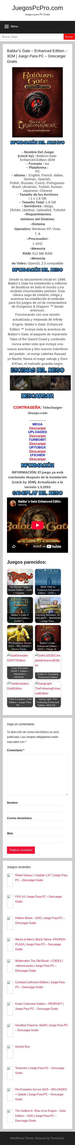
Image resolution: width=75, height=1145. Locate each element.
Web (10, 833)
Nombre (12, 802)
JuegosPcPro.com (37, 7)
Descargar (37, 459)
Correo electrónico (19, 818)
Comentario (15, 750)
